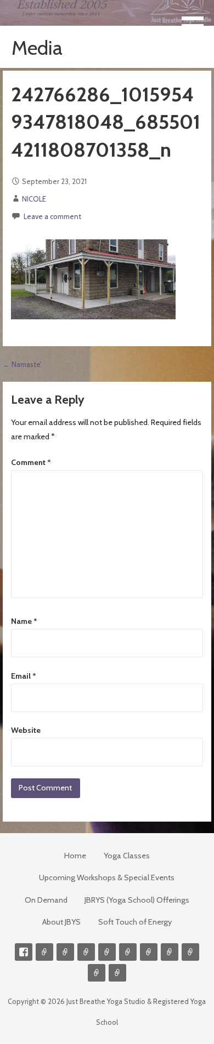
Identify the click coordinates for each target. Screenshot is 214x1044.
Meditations (128, 952)
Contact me (44, 952)
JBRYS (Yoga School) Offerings (137, 900)
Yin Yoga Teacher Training (148, 952)
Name (24, 621)
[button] (196, 19)
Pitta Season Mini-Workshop (86, 952)
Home (75, 856)
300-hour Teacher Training (107, 952)
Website (26, 730)
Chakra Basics (117, 973)
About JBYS (61, 922)
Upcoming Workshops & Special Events (106, 877)
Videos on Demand (65, 952)
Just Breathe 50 (190, 952)
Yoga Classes (127, 856)
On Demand (46, 900)
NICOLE (34, 198)
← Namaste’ (22, 364)
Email (23, 676)
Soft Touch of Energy (135, 922)
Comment (31, 462)
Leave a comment (52, 216)
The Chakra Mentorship (96, 973)
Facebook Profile (23, 952)
